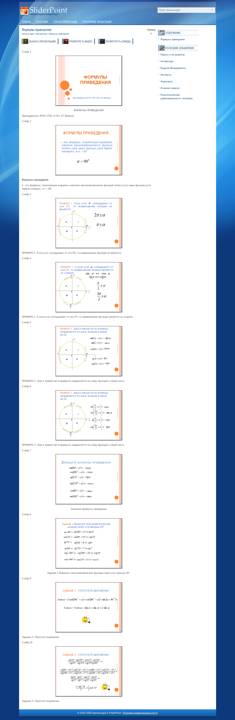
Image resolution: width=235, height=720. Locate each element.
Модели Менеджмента (173, 68)
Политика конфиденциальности (140, 713)
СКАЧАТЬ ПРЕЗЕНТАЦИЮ (42, 41)
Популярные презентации (96, 22)
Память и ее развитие (172, 54)
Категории (42, 22)
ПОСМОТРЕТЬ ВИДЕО (81, 41)
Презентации (28, 34)
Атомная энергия (169, 88)
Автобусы (165, 74)
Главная (26, 22)
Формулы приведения (59, 34)
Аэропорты (166, 81)
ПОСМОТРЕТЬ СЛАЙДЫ (118, 41)
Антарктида (166, 61)
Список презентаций (65, 22)
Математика (41, 34)
